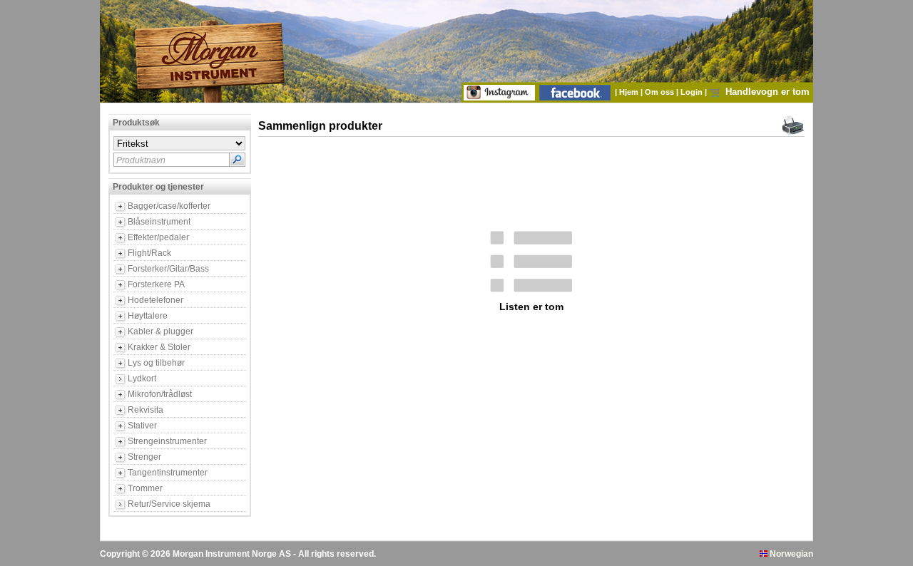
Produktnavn (140, 160)
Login (692, 92)
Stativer (142, 426)
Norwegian (790, 554)
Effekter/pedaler (158, 237)
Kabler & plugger (160, 331)
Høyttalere (148, 316)
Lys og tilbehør (156, 363)
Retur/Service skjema (169, 504)
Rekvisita (145, 410)
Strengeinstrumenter (167, 441)
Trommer (145, 488)
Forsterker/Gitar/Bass (168, 269)
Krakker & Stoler (159, 347)
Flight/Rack (149, 253)
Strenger (144, 457)
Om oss (660, 92)
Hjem (630, 92)
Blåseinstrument (159, 222)
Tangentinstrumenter (168, 473)
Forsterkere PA (156, 284)
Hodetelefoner (155, 300)
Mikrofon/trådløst (160, 394)
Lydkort (142, 379)
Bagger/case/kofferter (169, 206)
